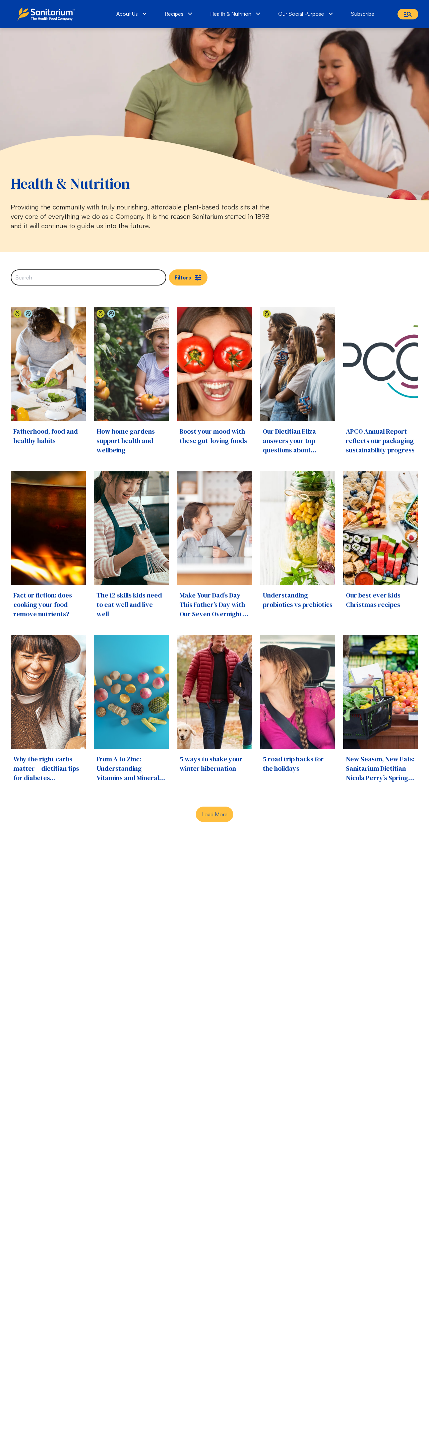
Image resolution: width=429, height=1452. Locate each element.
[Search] (407, 14)
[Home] (48, 14)
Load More (214, 814)
